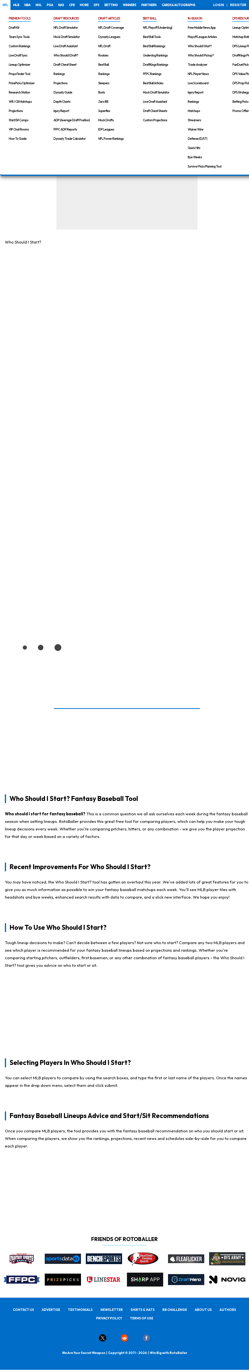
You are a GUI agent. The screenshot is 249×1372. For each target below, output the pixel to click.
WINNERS (129, 5)
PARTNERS (149, 5)
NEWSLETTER (111, 1310)
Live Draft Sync (18, 55)
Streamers (194, 120)
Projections (16, 111)
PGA (50, 5)
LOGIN (218, 5)
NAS (61, 5)
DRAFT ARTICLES (109, 18)
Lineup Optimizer (19, 64)
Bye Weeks (195, 157)
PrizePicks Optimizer (22, 83)
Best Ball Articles (153, 83)
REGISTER (238, 5)
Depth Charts (61, 101)
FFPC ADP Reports (65, 129)
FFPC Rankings (152, 74)
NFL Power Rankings (111, 139)
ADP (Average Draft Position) (71, 120)
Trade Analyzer (197, 64)
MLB (16, 5)
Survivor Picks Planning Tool (204, 166)
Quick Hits (194, 148)
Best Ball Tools (151, 37)
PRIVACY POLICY (109, 1318)
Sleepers (103, 83)
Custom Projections (155, 120)
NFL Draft (104, 46)
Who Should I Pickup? (201, 55)
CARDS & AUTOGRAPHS (178, 5)
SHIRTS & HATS (143, 1310)
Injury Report (61, 111)
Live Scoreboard (198, 83)
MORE (84, 5)
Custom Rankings (19, 46)
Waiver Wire (195, 129)
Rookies (103, 55)
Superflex (104, 111)
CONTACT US (23, 1310)
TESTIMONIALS (80, 1310)
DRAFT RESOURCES (66, 18)
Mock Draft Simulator (66, 37)
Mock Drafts (106, 120)
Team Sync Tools (19, 37)
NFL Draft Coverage (111, 27)
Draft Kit (14, 27)
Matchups (194, 111)
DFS (96, 5)
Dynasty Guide (62, 92)
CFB (72, 5)
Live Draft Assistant (65, 46)
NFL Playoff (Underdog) (157, 27)
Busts (101, 92)
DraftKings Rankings (155, 64)
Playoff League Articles (202, 37)
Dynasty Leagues (109, 37)
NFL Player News (198, 74)
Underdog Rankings (155, 55)
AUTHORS (228, 1310)
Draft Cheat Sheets (155, 111)
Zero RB (103, 101)
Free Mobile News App (202, 27)
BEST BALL (150, 18)
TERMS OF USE (141, 1318)
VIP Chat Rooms (19, 129)
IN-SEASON (195, 18)
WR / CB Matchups (20, 101)
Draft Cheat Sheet (64, 64)
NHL (39, 5)
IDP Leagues (106, 129)
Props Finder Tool (19, 74)
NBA (27, 5)
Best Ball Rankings (154, 46)
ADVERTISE (51, 1310)
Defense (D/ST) (197, 139)
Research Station (19, 92)
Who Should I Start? (200, 46)
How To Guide (18, 139)
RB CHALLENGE (174, 1310)
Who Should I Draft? (65, 55)
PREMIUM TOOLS (19, 18)
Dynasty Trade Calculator (69, 139)
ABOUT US (203, 1310)
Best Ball (103, 64)
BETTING (111, 5)
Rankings (59, 74)
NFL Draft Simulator (65, 27)
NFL (5, 5)
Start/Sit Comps (18, 120)
